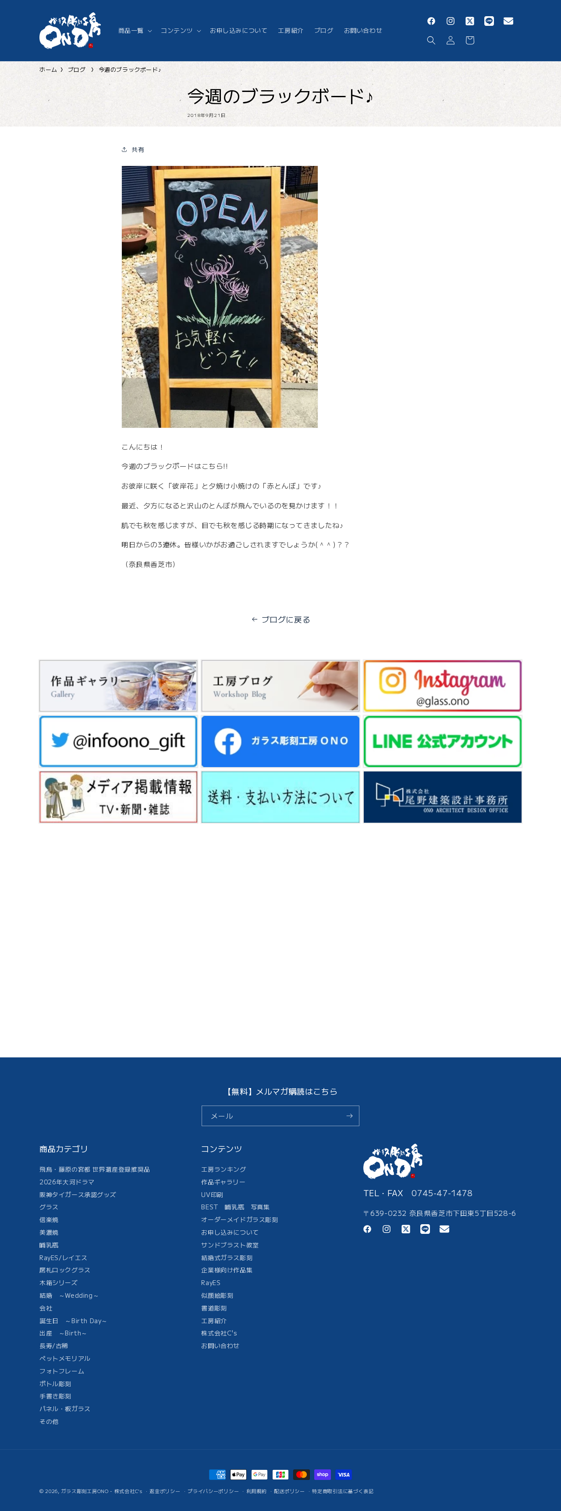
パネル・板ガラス (65, 1408)
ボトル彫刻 (55, 1384)
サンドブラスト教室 (230, 1245)
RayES (210, 1282)
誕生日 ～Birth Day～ (73, 1320)
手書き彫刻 (55, 1396)
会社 (45, 1308)
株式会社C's (219, 1333)
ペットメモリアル (65, 1358)
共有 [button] (137, 149)
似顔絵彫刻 (217, 1295)
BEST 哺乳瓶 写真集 (235, 1207)
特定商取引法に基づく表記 (342, 1490)
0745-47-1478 (442, 1192)
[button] (134, 30)
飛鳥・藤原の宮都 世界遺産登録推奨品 (94, 1170)
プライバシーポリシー (213, 1490)
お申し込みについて (230, 1232)
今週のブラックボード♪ (130, 69)
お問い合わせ (220, 1345)
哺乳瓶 (49, 1245)
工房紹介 (214, 1320)
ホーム (48, 69)
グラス (49, 1207)
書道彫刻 (214, 1308)
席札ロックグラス (65, 1270)
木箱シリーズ (58, 1282)
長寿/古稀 (53, 1345)
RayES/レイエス (63, 1257)
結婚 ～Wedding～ (69, 1295)
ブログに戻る (286, 619)
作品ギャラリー (223, 1182)
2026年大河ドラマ (67, 1182)
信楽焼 (49, 1219)
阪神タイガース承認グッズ (77, 1194)
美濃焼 (49, 1232)
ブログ (77, 69)
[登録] (349, 1116)
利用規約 (256, 1490)
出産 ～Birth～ (63, 1333)
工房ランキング (223, 1170)
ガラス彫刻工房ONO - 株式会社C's (101, 1490)
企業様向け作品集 (226, 1270)
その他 (49, 1421)
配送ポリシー (289, 1490)
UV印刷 (212, 1194)
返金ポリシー (164, 1490)
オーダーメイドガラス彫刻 (239, 1219)
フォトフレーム (61, 1371)
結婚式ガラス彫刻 (226, 1257)
